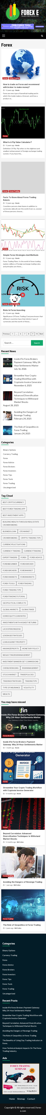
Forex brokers (10, 570)
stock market (9, 674)
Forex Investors (9, 471)
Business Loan (9, 531)
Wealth (6, 694)
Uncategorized (9, 487)
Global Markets (10, 609)
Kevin (17, 90)
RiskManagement (30, 668)
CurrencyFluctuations (14, 544)
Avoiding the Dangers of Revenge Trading (22, 882)
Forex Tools (8, 479)
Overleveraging (11, 668)
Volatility (29, 687)
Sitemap (21, 1098)
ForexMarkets (27, 577)
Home (12, 1098)
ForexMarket (26, 570)
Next (41, 334)
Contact (31, 1098)
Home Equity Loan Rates (14, 616)
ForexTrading (25, 583)
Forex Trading (14, 78)
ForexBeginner (10, 564)
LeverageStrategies (12, 635)
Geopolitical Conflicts (14, 603)
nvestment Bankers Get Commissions (20, 661)
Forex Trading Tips (12, 590)
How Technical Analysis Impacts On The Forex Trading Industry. (21, 1049)
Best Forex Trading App (14, 509)
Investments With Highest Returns (19, 622)
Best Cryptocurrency (13, 502)
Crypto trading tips (31, 538)
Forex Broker (26, 564)
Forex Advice (8, 462)
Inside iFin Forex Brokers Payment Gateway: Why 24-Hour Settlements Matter (21, 1009)
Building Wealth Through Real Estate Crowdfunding (21, 523)
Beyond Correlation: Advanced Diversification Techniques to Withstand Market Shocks (21, 836)
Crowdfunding (10, 538)
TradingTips (31, 681)
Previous (6, 334)
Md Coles (20, 842)
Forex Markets (10, 577)
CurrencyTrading (32, 551)
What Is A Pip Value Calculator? (17, 142)
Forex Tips (7, 475)
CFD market (25, 531)
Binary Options (9, 450)
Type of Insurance (11, 687)
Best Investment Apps (13, 515)
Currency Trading (10, 454)
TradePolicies (27, 674)
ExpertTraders (10, 557)
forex (23, 557)
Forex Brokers (9, 466)
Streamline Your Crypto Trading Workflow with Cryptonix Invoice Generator (22, 1016)
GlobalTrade (28, 609)
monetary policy (30, 648)
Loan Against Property (14, 642)
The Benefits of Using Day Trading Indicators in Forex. (22, 1041)
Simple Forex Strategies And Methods (20, 255)
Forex (5, 78)
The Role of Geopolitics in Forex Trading (22, 925)
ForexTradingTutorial (14, 596)
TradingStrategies (12, 681)
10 (37, 334)
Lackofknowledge (12, 629)
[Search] (42, 36)
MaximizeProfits (11, 648)
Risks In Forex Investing (14, 310)
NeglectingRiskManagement (16, 655)
